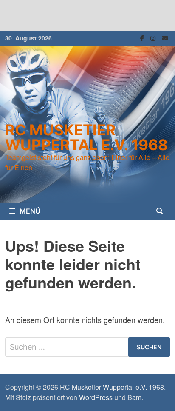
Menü (30, 211)
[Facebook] (143, 37)
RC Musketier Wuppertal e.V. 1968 (86, 137)
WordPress (96, 397)
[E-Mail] (165, 37)
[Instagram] (154, 37)
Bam (134, 397)
